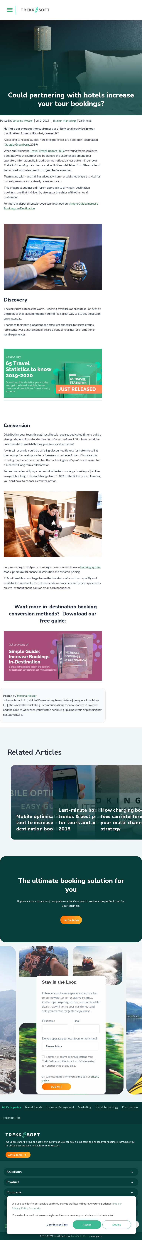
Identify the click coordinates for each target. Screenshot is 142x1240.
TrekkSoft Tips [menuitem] (11, 1117)
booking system (90, 567)
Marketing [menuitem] (84, 1107)
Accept (87, 1224)
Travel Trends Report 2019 (47, 150)
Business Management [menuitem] (60, 1107)
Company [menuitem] (13, 1192)
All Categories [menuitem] (11, 1107)
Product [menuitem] (12, 1182)
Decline (116, 1224)
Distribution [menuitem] (130, 1107)
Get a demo (71, 920)
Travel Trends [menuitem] (33, 1107)
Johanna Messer (23, 120)
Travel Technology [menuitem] (106, 1107)
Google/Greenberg (17, 144)
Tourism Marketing (64, 120)
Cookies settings (57, 1224)
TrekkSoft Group (80, 1236)
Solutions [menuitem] (14, 1172)
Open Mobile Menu (10, 10)
